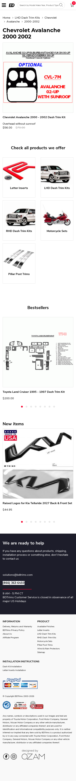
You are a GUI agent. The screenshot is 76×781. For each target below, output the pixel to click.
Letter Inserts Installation (14, 670)
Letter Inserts (43, 630)
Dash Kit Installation (12, 666)
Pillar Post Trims (45, 645)
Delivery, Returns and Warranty (17, 626)
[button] (22, 407)
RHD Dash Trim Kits (46, 637)
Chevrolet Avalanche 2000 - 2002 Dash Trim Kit (34, 117)
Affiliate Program (11, 637)
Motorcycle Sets (44, 641)
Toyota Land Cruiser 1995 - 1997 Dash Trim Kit (34, 392)
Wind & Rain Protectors (48, 648)
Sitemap (41, 652)
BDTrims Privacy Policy (13, 630)
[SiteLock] (21, 705)
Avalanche (13, 22)
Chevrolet (51, 18)
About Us (7, 633)
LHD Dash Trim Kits (27, 18)
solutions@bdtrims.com (18, 575)
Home (6, 18)
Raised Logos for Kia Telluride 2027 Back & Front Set (37, 503)
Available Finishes (45, 626)
